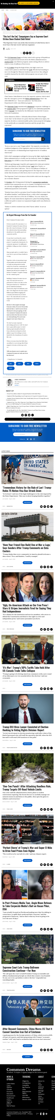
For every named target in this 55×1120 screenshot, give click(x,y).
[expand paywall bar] (53, 1)
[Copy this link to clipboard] (32, 415)
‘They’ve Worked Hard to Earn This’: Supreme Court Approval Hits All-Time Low (20, 88)
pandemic (44, 182)
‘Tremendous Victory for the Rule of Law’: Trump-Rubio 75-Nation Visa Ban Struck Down (27, 489)
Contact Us (40, 1103)
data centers (10, 566)
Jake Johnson (8, 49)
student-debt (13, 10)
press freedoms (10, 629)
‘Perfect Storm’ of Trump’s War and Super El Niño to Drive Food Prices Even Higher (27, 849)
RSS (53, 1089)
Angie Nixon (9, 928)
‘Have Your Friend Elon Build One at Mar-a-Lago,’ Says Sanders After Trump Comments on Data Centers (27, 548)
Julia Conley (5, 921)
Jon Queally (5, 499)
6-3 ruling (10, 67)
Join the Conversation (27, 419)
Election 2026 (26, 1099)
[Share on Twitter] (24, 53)
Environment (11, 1096)
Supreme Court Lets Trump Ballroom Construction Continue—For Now (21, 968)
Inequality (25, 1085)
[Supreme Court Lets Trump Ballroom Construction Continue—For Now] (27, 949)
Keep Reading (27, 502)
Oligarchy (25, 1081)
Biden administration (32, 98)
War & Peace (11, 1106)
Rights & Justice (9, 1103)
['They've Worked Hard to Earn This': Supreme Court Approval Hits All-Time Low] (9, 87)
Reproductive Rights (26, 1092)
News (7, 10)
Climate (9, 1089)
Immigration (26, 1083)
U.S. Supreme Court (14, 57)
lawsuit (11, 111)
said (32, 166)
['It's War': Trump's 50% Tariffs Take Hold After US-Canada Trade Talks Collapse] (27, 649)
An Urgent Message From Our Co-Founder (21, 215)
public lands (10, 809)
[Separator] (33, 53)
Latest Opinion (9, 1086)
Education (10, 1094)
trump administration (12, 747)
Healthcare (10, 1098)
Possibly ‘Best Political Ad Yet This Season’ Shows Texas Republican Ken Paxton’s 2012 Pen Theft (42, 88)
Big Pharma (26, 1087)
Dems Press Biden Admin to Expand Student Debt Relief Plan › (24, 393)
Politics (9, 1100)
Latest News (11, 1084)
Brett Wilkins (6, 740)
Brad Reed (5, 857)
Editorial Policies (41, 1088)
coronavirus (37, 182)
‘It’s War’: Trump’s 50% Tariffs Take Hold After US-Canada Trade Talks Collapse (26, 669)
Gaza (24, 1089)
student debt (9, 62)
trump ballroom (11, 990)
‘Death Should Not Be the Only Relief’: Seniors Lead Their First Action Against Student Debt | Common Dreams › (25, 411)
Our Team (40, 1084)
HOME (2, 10)
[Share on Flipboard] (27, 53)
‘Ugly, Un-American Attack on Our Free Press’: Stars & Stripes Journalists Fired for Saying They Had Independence (27, 608)
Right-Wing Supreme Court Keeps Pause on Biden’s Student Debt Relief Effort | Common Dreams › (26, 407)
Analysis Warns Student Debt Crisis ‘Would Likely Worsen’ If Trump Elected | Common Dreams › (27, 399)
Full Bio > (17, 385)
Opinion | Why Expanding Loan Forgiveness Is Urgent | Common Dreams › (27, 396)
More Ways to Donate (40, 1098)
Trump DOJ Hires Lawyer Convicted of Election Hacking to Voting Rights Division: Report (25, 728)
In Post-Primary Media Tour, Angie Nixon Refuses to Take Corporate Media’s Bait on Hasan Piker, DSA (27, 906)
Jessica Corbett (6, 801)
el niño (8, 864)
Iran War (9, 1049)
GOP (30, 70)
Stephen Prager (6, 1042)
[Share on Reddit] (30, 53)
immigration (10, 506)
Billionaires (26, 1097)
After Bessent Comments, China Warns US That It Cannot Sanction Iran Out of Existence (27, 1030)
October (9, 182)
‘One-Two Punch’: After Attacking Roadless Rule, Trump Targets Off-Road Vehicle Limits (27, 787)
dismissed (30, 106)
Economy (10, 1092)
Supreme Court (13, 106)
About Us (41, 1081)
